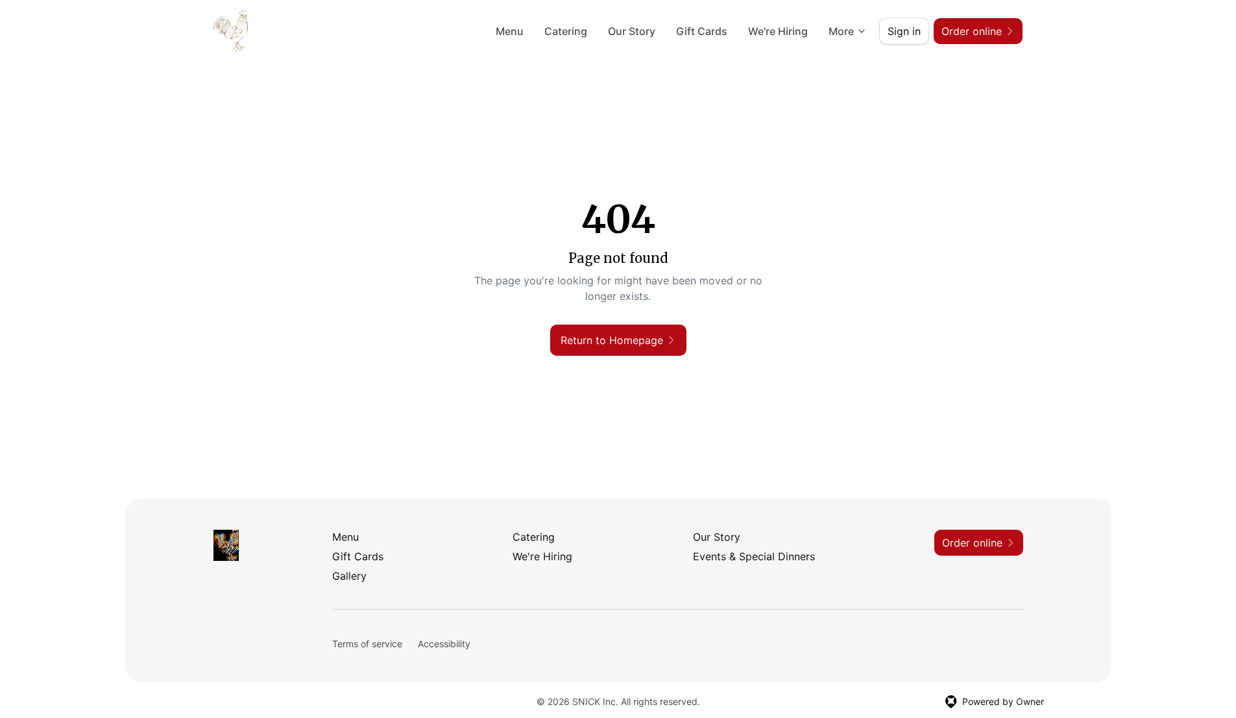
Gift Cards (701, 31)
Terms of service (367, 643)
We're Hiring (778, 31)
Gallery (349, 575)
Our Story (631, 31)
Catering (565, 31)
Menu (510, 31)
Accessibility (444, 643)
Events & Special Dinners (754, 556)
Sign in (904, 31)
